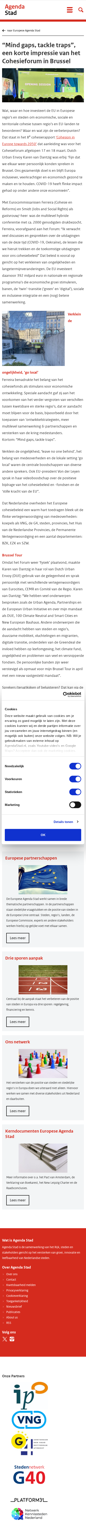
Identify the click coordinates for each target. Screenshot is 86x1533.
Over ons (12, 1274)
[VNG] (29, 1420)
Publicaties (13, 1312)
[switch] (75, 779)
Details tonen (63, 821)
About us (12, 1317)
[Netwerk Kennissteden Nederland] (29, 1513)
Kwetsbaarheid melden (21, 1285)
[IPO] (29, 1395)
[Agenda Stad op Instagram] (12, 1339)
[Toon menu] (69, 10)
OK (43, 835)
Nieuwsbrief (14, 1306)
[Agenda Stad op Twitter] (4, 1339)
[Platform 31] (29, 1500)
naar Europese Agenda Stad (23, 30)
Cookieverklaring (17, 1296)
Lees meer (19, 939)
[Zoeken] (81, 10)
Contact (11, 1279)
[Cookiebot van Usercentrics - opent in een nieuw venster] (63, 694)
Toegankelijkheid (17, 1301)
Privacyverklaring (17, 1290)
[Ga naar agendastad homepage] (14, 9)
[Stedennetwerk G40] (29, 1474)
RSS (8, 1323)
